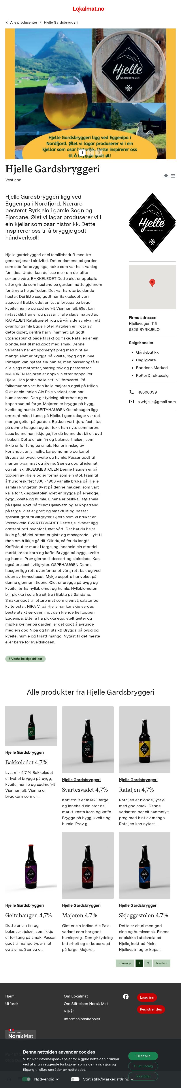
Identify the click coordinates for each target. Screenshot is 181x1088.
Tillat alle (143, 1056)
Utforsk (12, 1003)
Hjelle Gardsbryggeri (61, 22)
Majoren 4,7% (79, 915)
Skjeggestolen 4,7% (143, 915)
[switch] (75, 1079)
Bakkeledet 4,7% (26, 762)
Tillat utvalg (143, 1066)
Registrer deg (151, 1009)
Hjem (10, 996)
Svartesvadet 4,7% (85, 789)
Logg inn (147, 997)
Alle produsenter (23, 22)
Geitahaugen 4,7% (28, 915)
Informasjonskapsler (82, 1018)
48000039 (147, 392)
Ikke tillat (143, 1076)
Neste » (161, 963)
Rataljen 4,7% (136, 789)
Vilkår (69, 1011)
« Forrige (125, 963)
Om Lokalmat (76, 996)
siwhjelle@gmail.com (157, 401)
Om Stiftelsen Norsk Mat (86, 1003)
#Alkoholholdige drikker (25, 658)
